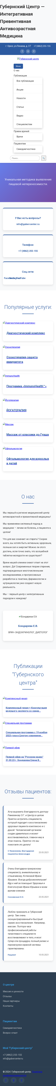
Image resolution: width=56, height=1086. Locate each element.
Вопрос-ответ (10, 1032)
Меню (18, 66)
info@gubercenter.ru (28, 224)
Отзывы (7, 996)
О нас (16, 70)
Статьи (20, 107)
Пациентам (20, 143)
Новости (21, 98)
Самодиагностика (26, 149)
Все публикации (25, 81)
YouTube (21, 278)
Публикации (20, 75)
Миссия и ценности (13, 991)
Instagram (15, 278)
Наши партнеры (11, 1001)
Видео (20, 115)
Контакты (8, 1006)
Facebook (9, 278)
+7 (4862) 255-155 (42, 46)
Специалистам (24, 124)
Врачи (20, 136)
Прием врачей (21, 131)
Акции (20, 89)
